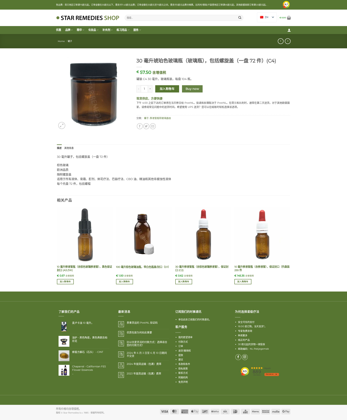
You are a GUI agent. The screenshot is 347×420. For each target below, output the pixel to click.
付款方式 (183, 341)
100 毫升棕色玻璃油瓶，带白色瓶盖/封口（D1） (143, 267)
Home (61, 41)
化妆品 (92, 29)
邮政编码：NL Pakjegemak (253, 348)
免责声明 (183, 381)
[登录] (289, 30)
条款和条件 (184, 363)
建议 (180, 359)
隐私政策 (183, 368)
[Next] (290, 249)
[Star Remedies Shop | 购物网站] (87, 17)
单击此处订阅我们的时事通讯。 (194, 319)
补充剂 (106, 29)
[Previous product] (287, 41)
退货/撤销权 (184, 350)
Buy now (192, 88)
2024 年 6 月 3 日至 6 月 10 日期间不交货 (147, 354)
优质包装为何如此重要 (139, 332)
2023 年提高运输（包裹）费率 (144, 373)
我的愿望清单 (185, 337)
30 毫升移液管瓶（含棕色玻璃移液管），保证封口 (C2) (201, 268)
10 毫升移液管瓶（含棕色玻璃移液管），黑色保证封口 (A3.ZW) (84, 268)
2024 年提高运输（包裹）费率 (144, 364)
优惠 (58, 29)
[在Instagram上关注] (245, 357)
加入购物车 (167, 88)
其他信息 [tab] (69, 148)
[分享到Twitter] (146, 126)
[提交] (240, 18)
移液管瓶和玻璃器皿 (160, 118)
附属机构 (183, 377)
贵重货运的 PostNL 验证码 (142, 322)
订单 (180, 346)
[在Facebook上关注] (238, 357)
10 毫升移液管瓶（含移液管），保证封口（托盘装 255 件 (262, 268)
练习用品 (122, 29)
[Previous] (57, 249)
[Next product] (280, 41)
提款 (180, 355)
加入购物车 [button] (65, 281)
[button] (285, 18)
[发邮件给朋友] (153, 126)
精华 (79, 29)
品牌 (67, 29)
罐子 (70, 41)
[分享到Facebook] (140, 126)
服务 (136, 29)
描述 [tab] (59, 148)
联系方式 (183, 372)
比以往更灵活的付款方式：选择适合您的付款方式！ (147, 344)
